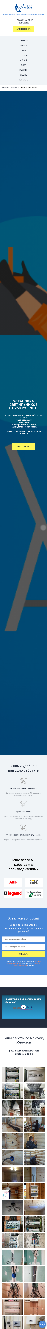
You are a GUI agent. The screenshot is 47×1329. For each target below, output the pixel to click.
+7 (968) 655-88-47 (24, 20)
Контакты (23, 80)
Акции (23, 60)
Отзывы (23, 75)
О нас (23, 45)
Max (20, 22)
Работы (23, 70)
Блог (23, 65)
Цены (23, 50)
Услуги (23, 55)
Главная (24, 41)
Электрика (14, 87)
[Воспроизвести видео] (23, 1007)
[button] (23, 29)
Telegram (26, 22)
